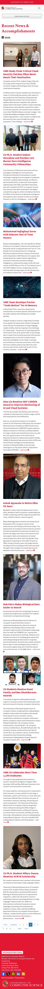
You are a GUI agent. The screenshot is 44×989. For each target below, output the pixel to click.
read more (27, 121)
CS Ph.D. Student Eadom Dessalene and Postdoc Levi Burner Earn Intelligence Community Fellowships (18, 159)
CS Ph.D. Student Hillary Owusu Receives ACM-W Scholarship (20, 875)
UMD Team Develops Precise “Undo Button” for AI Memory (20, 304)
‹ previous (13, 925)
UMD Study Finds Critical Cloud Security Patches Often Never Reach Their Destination (20, 74)
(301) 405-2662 (15, 970)
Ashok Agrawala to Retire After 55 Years (20, 504)
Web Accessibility (7, 978)
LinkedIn (18, 974)
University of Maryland (22, 2)
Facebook (3, 974)
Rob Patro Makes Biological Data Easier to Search (21, 606)
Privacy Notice (19, 978)
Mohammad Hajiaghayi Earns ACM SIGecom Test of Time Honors (19, 234)
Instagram (13, 974)
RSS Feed (23, 974)
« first (5, 925)
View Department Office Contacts (12, 952)
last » (27, 928)
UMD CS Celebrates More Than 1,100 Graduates (20, 774)
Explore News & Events (22, 16)
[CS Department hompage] (22, 983)
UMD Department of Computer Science (18, 8)
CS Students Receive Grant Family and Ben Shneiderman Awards (19, 692)
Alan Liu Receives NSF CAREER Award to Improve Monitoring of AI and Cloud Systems (21, 405)
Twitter (8, 974)
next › (20, 928)
